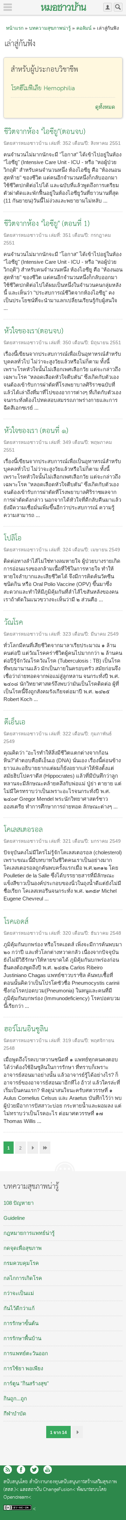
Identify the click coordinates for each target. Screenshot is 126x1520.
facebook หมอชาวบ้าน (21, 1469)
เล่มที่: (56, 143)
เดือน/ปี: (81, 143)
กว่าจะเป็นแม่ (19, 1293)
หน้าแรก (14, 28)
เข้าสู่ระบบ (107, 7)
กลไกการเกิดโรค (23, 1278)
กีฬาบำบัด (15, 1413)
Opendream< (17, 1497)
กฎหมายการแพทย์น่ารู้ (29, 1233)
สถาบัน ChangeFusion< (51, 1489)
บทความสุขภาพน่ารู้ (50, 28)
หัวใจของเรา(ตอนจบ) (33, 331)
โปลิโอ (13, 538)
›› (77, 1432)
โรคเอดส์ (16, 922)
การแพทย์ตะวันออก (26, 1353)
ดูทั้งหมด (105, 107)
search (118, 7)
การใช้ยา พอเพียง (23, 1368)
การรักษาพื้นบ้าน (22, 1338)
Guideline (14, 1218)
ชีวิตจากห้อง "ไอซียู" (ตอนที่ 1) (47, 224)
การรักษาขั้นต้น (21, 1323)
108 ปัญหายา (19, 1203)
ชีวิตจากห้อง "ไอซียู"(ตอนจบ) (44, 132)
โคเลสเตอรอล (23, 830)
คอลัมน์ (83, 28)
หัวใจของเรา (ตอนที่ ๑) (36, 431)
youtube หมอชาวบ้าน (47, 1469)
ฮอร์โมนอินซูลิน (26, 1029)
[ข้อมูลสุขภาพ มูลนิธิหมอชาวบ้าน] (63, 6)
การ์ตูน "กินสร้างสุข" (26, 1383)
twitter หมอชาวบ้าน (34, 1469)
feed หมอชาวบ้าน (8, 1469)
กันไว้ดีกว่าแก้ (19, 1308)
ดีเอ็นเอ (15, 722)
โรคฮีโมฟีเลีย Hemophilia (43, 88)
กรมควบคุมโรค (21, 1263)
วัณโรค (13, 623)
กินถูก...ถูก (15, 1398)
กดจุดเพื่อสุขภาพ (23, 1248)
